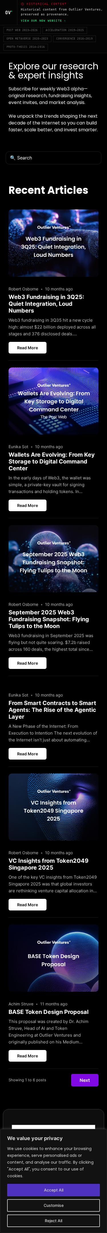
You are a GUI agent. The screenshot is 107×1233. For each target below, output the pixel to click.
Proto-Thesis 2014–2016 (26, 46)
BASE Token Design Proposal (48, 1012)
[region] (53, 1181)
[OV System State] (8, 12)
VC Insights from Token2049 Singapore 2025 (48, 864)
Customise (54, 1205)
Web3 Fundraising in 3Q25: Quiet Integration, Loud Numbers (46, 304)
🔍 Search (21, 158)
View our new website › (43, 20)
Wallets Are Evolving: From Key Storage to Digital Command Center (52, 461)
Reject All (53, 1220)
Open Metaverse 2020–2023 (27, 38)
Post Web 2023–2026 (22, 30)
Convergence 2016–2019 (74, 38)
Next (85, 1080)
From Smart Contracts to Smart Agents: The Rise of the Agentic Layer (52, 710)
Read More (27, 347)
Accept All (53, 1190)
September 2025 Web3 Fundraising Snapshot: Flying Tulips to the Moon (49, 619)
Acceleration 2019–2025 (65, 30)
